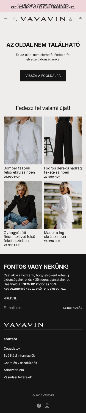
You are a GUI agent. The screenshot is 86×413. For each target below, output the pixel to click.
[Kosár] (80, 19)
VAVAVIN (48, 395)
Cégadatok (12, 348)
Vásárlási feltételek (18, 377)
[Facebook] (39, 405)
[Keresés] (15, 19)
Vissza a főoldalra (43, 76)
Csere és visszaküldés (20, 362)
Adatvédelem (14, 370)
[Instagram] (47, 405)
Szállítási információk (19, 355)
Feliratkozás (72, 307)
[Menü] (5, 19)
